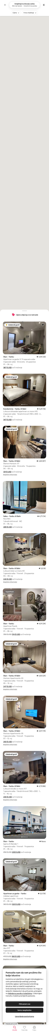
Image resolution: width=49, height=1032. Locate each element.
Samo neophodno (24, 1010)
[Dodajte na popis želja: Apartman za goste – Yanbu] (43, 861)
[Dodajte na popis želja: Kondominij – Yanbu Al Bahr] (43, 377)
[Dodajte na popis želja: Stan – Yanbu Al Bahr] (43, 429)
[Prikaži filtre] (43, 5)
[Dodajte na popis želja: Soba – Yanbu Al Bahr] (43, 484)
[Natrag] (5, 5)
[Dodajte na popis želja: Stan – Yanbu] (43, 325)
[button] (7, 367)
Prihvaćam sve (24, 1004)
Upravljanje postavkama (24, 1016)
